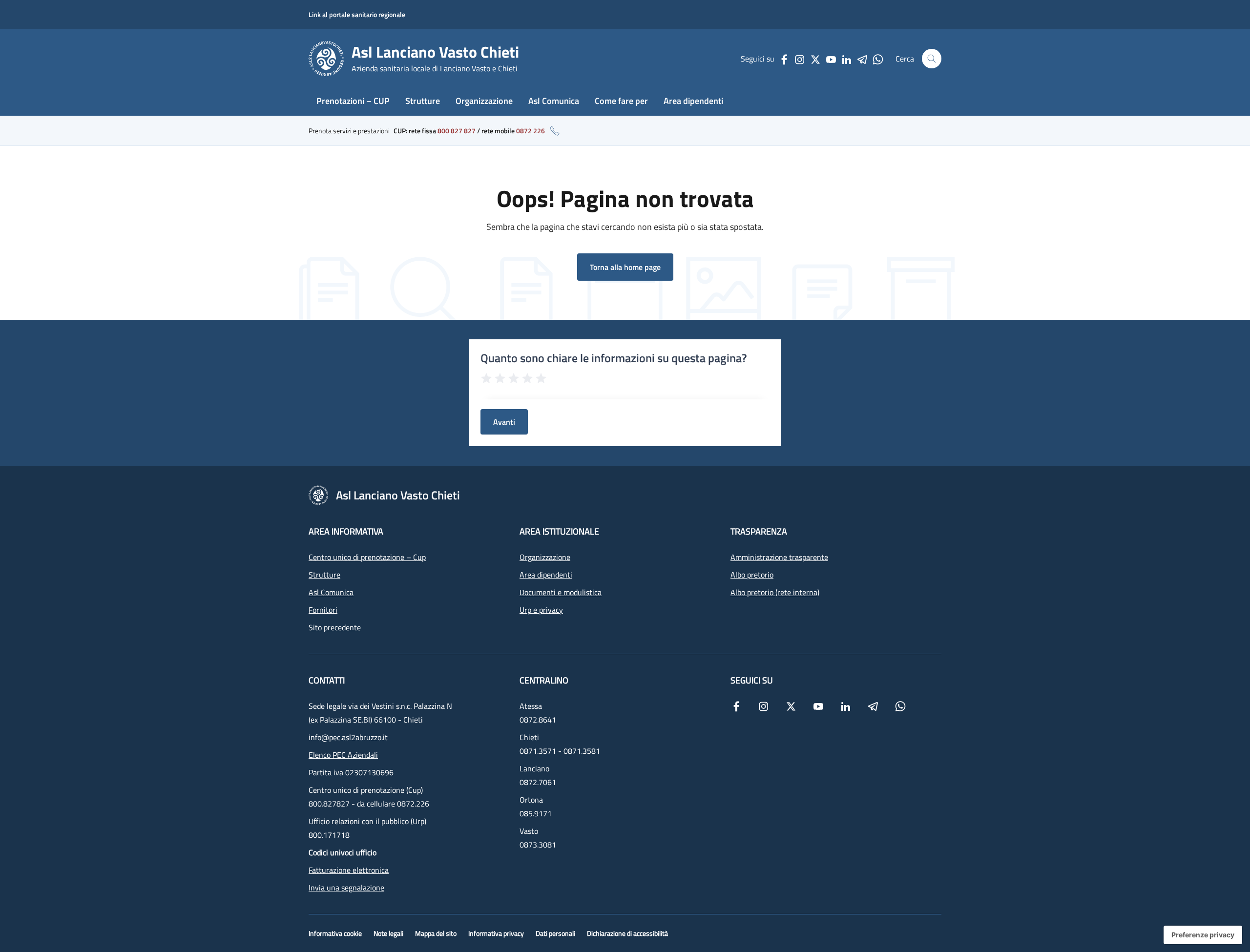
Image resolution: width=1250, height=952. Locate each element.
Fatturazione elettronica (349, 870)
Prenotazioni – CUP (353, 100)
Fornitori (323, 610)
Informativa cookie (335, 933)
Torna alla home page (625, 267)
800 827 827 (457, 130)
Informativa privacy (496, 933)
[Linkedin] (847, 58)
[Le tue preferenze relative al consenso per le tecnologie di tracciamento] (1203, 935)
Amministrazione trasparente (779, 557)
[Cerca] (931, 58)
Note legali (388, 933)
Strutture (422, 100)
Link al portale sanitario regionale (357, 14)
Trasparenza (758, 531)
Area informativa (346, 531)
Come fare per (621, 100)
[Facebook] (784, 58)
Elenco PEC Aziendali (343, 755)
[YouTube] (831, 58)
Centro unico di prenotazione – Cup (367, 557)
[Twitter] (815, 58)
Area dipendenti (693, 100)
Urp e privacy (541, 610)
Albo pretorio (751, 574)
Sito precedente (335, 627)
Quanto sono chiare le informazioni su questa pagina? (613, 358)
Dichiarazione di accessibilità (627, 933)
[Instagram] (800, 58)
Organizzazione (484, 100)
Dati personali (555, 933)
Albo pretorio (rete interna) (774, 592)
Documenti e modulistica (561, 592)
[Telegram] (862, 58)
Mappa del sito (436, 933)
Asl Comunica (553, 100)
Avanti (504, 422)
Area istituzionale (559, 531)
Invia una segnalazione (346, 887)
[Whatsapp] (878, 58)
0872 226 (530, 130)
